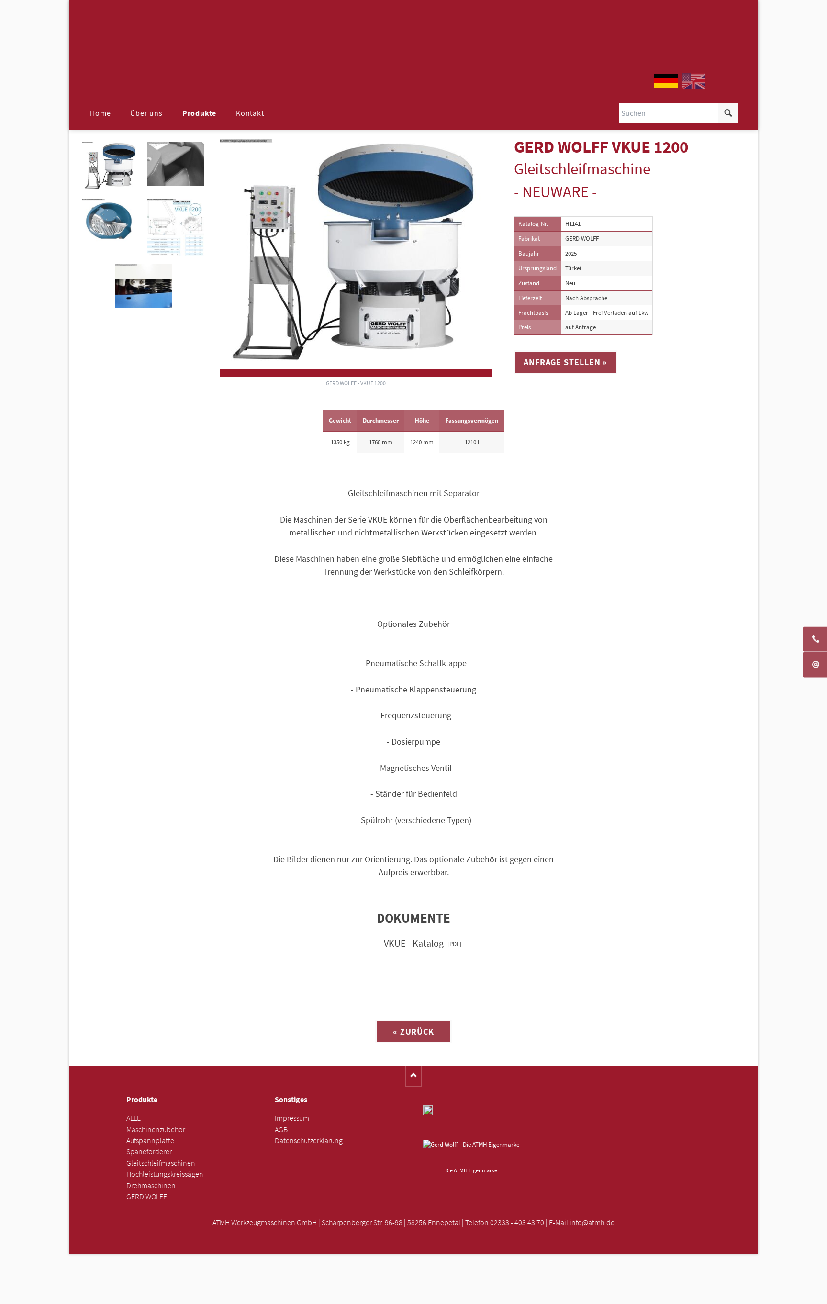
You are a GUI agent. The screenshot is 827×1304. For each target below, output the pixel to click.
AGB (281, 1129)
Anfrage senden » (413, 1293)
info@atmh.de (592, 1222)
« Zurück (413, 1031)
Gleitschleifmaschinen (160, 1163)
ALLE (133, 1118)
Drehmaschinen (151, 1185)
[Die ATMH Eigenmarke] (471, 1152)
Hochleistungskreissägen (164, 1174)
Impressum (292, 1118)
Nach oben (413, 1076)
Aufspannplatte (150, 1140)
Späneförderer (149, 1151)
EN (693, 81)
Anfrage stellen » (565, 362)
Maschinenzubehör (155, 1129)
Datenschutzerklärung (309, 1140)
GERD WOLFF (146, 1196)
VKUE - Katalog (414, 943)
